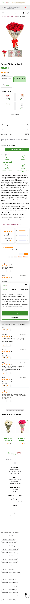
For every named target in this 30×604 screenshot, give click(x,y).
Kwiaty (11, 16)
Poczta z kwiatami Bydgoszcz (10, 546)
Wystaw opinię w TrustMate (15, 410)
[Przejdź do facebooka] (15, 463)
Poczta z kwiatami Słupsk (8, 589)
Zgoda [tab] (5, 289)
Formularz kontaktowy (15, 483)
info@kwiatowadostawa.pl (5, 7)
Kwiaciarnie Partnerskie (15, 516)
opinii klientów (7, 236)
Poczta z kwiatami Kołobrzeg (10, 592)
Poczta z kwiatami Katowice (9, 562)
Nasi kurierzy (15, 510)
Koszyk (15, 492)
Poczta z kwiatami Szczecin (9, 552)
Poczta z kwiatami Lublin (8, 569)
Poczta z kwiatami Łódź (8, 539)
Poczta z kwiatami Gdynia (9, 579)
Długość (4, 75)
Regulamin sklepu (15, 469)
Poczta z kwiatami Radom (9, 576)
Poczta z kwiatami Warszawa (10, 549)
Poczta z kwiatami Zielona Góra (10, 596)
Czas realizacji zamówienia (15, 502)
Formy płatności (15, 498)
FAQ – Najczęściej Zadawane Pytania (11, 224)
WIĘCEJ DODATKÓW (15, 115)
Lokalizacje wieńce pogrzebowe (15, 520)
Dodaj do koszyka (17, 149)
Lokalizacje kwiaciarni (15, 522)
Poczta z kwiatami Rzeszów (9, 559)
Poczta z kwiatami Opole (8, 599)
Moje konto (15, 489)
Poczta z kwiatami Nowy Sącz (10, 586)
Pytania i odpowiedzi (15, 479)
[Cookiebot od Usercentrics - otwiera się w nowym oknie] (22, 285)
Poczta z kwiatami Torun (8, 566)
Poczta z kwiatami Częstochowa (11, 572)
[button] (3, 247)
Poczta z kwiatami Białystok (9, 556)
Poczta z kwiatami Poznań (9, 542)
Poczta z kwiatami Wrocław (9, 536)
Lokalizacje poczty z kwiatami (15, 518)
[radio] (7, 79)
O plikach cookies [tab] (24, 289)
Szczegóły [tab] (14, 289)
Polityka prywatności (15, 471)
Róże (16, 16)
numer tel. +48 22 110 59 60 (2, 7)
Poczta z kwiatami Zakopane (10, 582)
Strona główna (5, 16)
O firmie (15, 514)
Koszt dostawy (15, 500)
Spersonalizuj (14, 317)
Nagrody (15, 512)
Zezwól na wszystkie (15, 313)
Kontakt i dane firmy (15, 508)
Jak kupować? (15, 481)
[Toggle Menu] (3, 12)
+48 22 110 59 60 (8, 459)
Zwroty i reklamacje (15, 473)
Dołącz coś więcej (6, 91)
